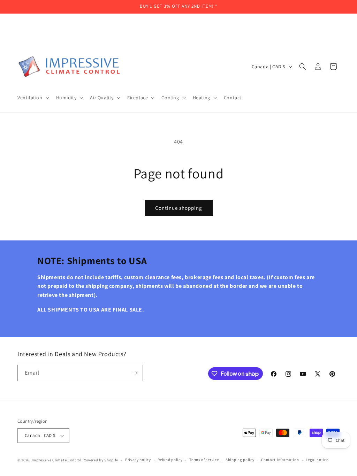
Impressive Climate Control (57, 460)
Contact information (280, 459)
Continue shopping (178, 208)
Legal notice (317, 459)
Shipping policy (240, 459)
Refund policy (170, 459)
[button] (32, 97)
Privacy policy (138, 459)
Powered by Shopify (101, 460)
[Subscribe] (135, 373)
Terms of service (204, 459)
